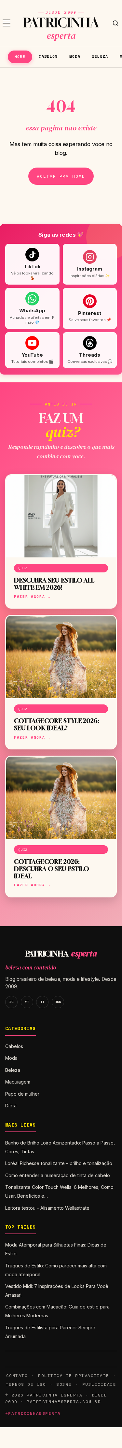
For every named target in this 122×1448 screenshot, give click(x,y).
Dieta (11, 1105)
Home (20, 56)
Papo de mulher (22, 1094)
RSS (58, 1001)
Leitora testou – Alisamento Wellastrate (47, 1208)
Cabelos (48, 56)
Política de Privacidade (73, 1375)
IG (11, 1001)
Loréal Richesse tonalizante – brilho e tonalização (58, 1163)
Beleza (100, 56)
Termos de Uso (26, 1384)
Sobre (64, 1384)
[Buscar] (115, 23)
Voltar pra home (61, 176)
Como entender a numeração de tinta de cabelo (57, 1175)
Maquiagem (17, 1082)
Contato (17, 1375)
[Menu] (6, 23)
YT (27, 1001)
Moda (74, 56)
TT (42, 1001)
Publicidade (99, 1384)
